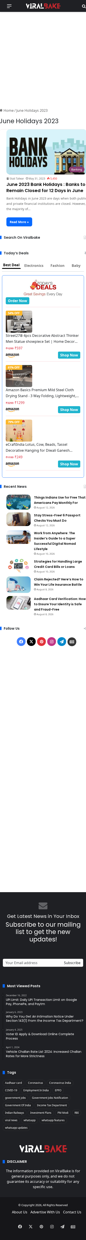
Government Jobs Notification (50, 1098)
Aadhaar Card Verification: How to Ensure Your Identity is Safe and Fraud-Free (60, 604)
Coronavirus (35, 1083)
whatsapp (30, 1120)
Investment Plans (40, 1113)
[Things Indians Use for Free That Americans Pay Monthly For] (18, 502)
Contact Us (72, 1212)
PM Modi (63, 1113)
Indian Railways (14, 1113)
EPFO (58, 1090)
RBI (77, 1113)
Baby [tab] (76, 265)
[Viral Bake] (43, 6)
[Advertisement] (43, 59)
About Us (19, 1212)
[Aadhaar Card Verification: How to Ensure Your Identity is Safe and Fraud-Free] (18, 603)
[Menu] (9, 8)
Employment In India (36, 1090)
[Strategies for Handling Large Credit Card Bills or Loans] (18, 565)
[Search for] (84, 8)
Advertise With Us (45, 1212)
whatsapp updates (16, 1128)
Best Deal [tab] (11, 264)
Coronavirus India (60, 1083)
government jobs (15, 1098)
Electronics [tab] (33, 265)
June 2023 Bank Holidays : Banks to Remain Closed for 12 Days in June (45, 187)
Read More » (19, 222)
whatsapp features (53, 1120)
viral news (11, 1120)
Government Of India (18, 1105)
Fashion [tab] (57, 265)
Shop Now (69, 355)
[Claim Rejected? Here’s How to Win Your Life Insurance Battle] (18, 584)
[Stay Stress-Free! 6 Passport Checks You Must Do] (18, 519)
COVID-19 (11, 1090)
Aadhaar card (13, 1083)
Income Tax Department (52, 1105)
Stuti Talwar (17, 178)
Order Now (17, 300)
